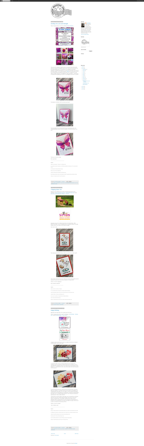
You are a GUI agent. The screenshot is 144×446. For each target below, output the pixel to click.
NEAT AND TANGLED (56, 304)
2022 (83, 86)
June (83, 73)
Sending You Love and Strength (59, 23)
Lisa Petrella (88, 23)
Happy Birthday (55, 310)
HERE (68, 71)
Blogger (76, 443)
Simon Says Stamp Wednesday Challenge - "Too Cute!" (60, 193)
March (84, 77)
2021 (83, 87)
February (84, 78)
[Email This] (66, 181)
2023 (83, 68)
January (84, 79)
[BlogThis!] (67, 181)
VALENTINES (61, 304)
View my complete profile (85, 34)
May (83, 74)
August (84, 70)
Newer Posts (53, 433)
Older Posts (76, 433)
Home (65, 433)
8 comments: (63, 427)
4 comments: (63, 181)
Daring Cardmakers (70, 25)
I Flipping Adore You (56, 189)
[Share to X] (68, 181)
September (84, 69)
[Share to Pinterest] (70, 181)
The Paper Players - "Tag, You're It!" (61, 315)
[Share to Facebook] (69, 181)
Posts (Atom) (57, 435)
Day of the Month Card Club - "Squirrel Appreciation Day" (65, 192)
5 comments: (63, 303)
